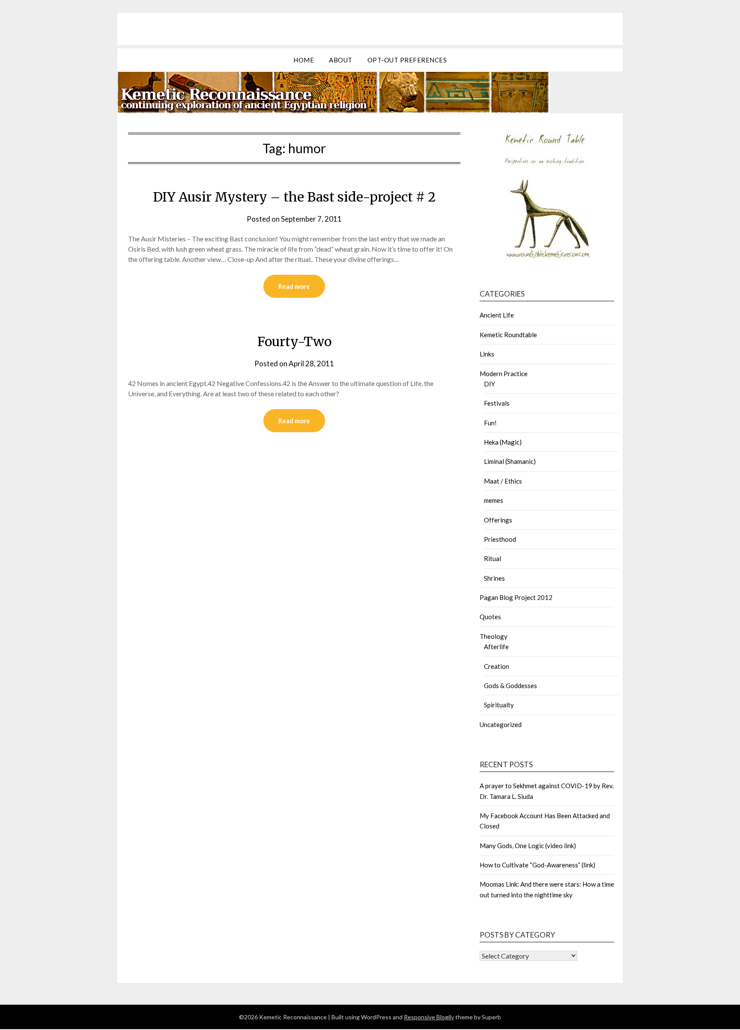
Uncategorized (501, 724)
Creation (496, 666)
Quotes (490, 616)
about (340, 60)
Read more (294, 286)
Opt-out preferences (407, 60)
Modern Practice (504, 373)
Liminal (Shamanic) (510, 461)
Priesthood (500, 539)
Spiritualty (499, 705)
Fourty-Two (294, 341)
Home (303, 60)
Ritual (492, 558)
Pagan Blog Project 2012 (516, 597)
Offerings (498, 520)
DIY (489, 384)
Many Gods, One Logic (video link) (528, 845)
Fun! (490, 423)
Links (487, 354)
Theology (493, 636)
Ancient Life (497, 315)
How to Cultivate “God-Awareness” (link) (537, 865)
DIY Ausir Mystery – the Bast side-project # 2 (294, 197)
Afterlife (496, 646)
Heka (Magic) (503, 442)
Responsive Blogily (429, 1017)
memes (493, 500)
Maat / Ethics (503, 481)
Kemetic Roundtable (508, 334)
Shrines (494, 578)
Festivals (497, 403)
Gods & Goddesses (510, 685)
